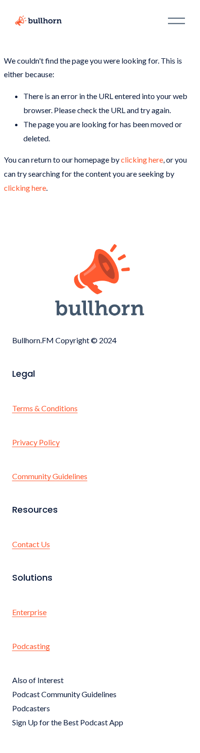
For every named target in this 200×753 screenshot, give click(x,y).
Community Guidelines (49, 476)
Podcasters (31, 708)
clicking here (142, 159)
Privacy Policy (36, 442)
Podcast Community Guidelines (64, 694)
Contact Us (31, 544)
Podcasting (31, 646)
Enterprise (29, 612)
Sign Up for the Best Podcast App (67, 722)
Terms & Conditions (45, 408)
